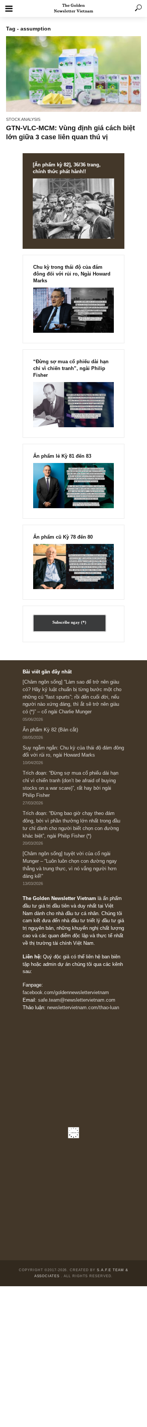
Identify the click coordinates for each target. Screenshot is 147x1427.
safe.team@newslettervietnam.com (76, 1000)
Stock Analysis (23, 119)
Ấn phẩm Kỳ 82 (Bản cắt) (50, 730)
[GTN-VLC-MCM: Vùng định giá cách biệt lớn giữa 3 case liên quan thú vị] (73, 73)
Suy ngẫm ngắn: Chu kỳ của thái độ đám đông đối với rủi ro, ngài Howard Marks (73, 751)
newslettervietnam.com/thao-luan (83, 1007)
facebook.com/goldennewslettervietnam (66, 992)
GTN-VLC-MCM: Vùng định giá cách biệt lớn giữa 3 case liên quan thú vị (70, 132)
